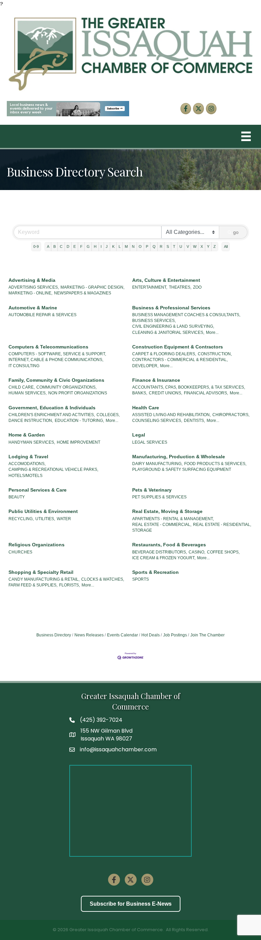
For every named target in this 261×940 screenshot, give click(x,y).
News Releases (89, 635)
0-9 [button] (36, 246)
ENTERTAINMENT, (149, 287)
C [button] (61, 246)
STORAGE (142, 530)
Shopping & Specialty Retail (40, 572)
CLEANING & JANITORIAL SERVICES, (168, 332)
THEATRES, (180, 287)
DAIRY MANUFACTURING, (157, 463)
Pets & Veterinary (152, 490)
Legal (138, 435)
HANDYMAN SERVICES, (31, 442)
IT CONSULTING (23, 365)
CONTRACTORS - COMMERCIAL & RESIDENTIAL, (180, 359)
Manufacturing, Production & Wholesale (178, 456)
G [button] (88, 246)
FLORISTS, (69, 585)
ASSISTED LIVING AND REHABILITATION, (171, 414)
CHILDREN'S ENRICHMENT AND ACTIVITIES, (51, 414)
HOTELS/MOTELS (25, 475)
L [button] (120, 246)
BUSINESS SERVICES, (154, 320)
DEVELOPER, (145, 365)
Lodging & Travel (28, 456)
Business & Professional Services (171, 307)
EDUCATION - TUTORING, (79, 420)
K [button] (113, 246)
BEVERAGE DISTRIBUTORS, (159, 552)
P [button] (147, 246)
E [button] (74, 246)
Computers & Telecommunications (48, 346)
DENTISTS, (194, 420)
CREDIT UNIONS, (165, 393)
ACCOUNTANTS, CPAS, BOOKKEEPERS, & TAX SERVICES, (188, 387)
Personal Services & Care (37, 490)
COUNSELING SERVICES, (157, 420)
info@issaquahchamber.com (118, 749)
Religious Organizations (36, 544)
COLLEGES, (108, 414)
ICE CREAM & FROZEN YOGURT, (163, 558)
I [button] (101, 246)
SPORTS (140, 579)
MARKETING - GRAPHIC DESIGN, (92, 287)
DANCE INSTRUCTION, (30, 420)
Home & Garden (26, 435)
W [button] (194, 246)
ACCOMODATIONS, (27, 463)
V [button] (188, 246)
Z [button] (214, 246)
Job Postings (175, 635)
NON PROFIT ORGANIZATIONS (77, 393)
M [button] (126, 246)
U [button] (180, 246)
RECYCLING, (21, 518)
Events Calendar (122, 635)
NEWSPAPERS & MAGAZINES (82, 293)
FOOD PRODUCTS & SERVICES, (215, 463)
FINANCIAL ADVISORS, (206, 393)
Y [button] (208, 246)
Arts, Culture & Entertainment (166, 280)
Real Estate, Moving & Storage (167, 511)
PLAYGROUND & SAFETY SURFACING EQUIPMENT (181, 469)
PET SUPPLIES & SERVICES (159, 497)
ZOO (197, 287)
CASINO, (197, 552)
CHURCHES (20, 552)
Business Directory (53, 635)
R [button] (161, 246)
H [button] (95, 246)
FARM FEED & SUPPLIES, (32, 585)
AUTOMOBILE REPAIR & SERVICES (42, 314)
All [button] (226, 246)
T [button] (174, 246)
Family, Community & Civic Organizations (56, 380)
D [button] (68, 246)
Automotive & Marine (32, 307)
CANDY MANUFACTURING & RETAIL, (44, 579)
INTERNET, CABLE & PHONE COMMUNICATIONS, (55, 359)
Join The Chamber (207, 635)
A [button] (48, 246)
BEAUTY (16, 497)
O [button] (140, 246)
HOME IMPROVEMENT (78, 442)
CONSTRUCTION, (215, 354)
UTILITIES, (45, 518)
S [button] (168, 246)
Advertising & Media (31, 280)
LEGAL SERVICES (149, 442)
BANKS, (139, 393)
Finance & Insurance (156, 380)
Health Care (145, 407)
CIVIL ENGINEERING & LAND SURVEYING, (173, 326)
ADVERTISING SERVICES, (33, 287)
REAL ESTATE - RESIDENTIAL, (222, 524)
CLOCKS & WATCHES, (102, 579)
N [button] (133, 246)
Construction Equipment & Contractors (177, 346)
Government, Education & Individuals (51, 407)
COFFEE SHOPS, (223, 552)
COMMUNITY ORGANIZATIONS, (66, 387)
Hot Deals (150, 635)
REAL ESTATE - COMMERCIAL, (161, 524)
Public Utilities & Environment (43, 511)
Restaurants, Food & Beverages (169, 544)
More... (212, 332)
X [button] (202, 246)
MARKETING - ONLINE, (30, 293)
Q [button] (154, 246)
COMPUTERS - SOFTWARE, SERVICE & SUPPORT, (57, 354)
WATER (64, 518)
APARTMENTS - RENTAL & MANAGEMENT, (173, 518)
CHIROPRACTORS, (230, 414)
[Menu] (246, 136)
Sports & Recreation (155, 572)
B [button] (54, 246)
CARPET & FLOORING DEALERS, (164, 354)
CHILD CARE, (21, 387)
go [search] (236, 232)
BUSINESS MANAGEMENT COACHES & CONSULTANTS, (186, 314)
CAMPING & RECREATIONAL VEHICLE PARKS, (53, 469)
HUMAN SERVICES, (27, 393)
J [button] (107, 246)
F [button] (81, 246)
